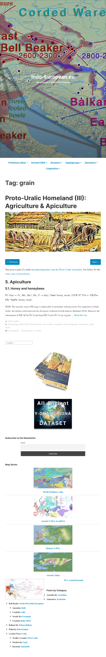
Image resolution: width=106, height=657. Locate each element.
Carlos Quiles (13, 321)
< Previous (12, 262)
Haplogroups (73, 162)
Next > (95, 262)
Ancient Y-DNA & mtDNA (53, 521)
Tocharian (61, 599)
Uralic (7, 327)
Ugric (91, 324)
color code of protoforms (17, 273)
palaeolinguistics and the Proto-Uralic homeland (58, 269)
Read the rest (81, 315)
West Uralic (33, 637)
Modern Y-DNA (53, 548)
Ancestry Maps (53, 575)
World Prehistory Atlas (53, 491)
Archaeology (13, 324)
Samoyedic (83, 324)
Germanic (26, 616)
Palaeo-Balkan (25, 624)
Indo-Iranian (48, 324)
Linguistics (52, 168)
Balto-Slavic (26, 620)
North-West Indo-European (31, 603)
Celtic (22, 612)
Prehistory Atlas (17, 162)
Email (23, 442)
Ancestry (55, 162)
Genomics (90, 162)
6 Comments (13, 331)
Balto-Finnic (24, 324)
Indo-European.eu (53, 77)
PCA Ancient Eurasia (73, 580)
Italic (23, 607)
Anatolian (62, 594)
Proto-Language (71, 324)
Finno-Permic (35, 324)
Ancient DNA (38, 162)
